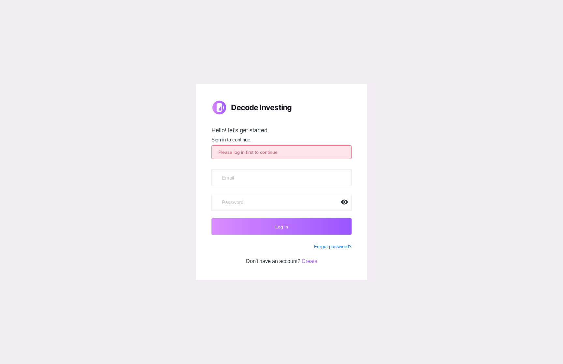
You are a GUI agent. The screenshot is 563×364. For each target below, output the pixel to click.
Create (309, 261)
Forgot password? (333, 246)
